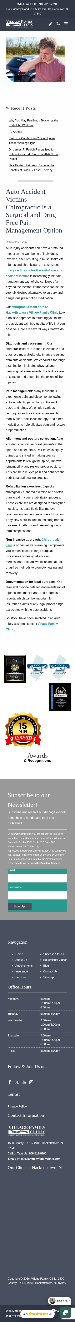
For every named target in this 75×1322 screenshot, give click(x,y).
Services (21, 977)
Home (19, 954)
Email (11, 870)
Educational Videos (55, 959)
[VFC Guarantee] (37, 730)
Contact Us (50, 971)
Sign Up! (20, 906)
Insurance (21, 971)
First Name (15, 887)
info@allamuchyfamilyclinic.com (38, 1158)
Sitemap (48, 977)
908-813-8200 (48, 4)
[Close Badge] (54, 1311)
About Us (21, 959)
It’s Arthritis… (17, 131)
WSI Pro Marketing (18, 1315)
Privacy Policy (17, 1106)
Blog (46, 965)
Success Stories (53, 954)
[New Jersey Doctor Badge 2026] (60, 668)
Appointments (24, 965)
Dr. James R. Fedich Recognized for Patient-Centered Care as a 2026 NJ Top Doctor (34, 154)
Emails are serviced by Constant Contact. (37, 863)
